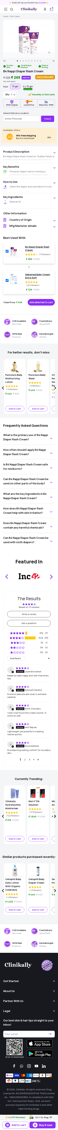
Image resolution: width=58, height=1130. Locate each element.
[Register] (50, 1034)
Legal (6, 1011)
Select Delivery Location (16, 113)
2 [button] (25, 759)
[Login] (45, 9)
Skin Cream (15, 16)
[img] (22, 668)
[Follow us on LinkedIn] (44, 1066)
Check (47, 118)
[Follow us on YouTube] (36, 1066)
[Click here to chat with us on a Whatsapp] (21, 1066)
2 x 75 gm (28, 87)
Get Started (11, 981)
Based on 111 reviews (29, 607)
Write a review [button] (29, 614)
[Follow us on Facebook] (14, 1066)
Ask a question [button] (29, 623)
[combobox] (11, 9)
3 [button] (29, 759)
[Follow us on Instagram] (29, 1066)
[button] (7, 1117)
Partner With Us (13, 1001)
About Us (9, 991)
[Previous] (4, 61)
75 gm (15, 86)
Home (5, 16)
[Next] (53, 61)
